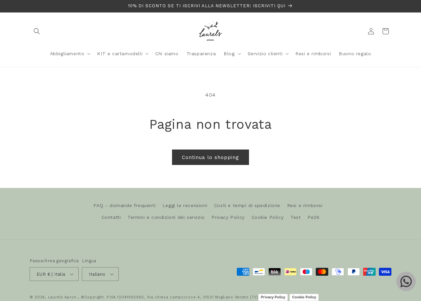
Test (295, 217)
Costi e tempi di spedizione (247, 205)
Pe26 (313, 217)
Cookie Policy (268, 217)
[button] (37, 31)
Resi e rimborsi (305, 205)
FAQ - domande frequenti (124, 205)
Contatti (111, 217)
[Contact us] (406, 281)
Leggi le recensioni (184, 205)
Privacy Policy (227, 217)
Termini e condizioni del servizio (166, 217)
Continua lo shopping (210, 157)
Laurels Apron (62, 297)
